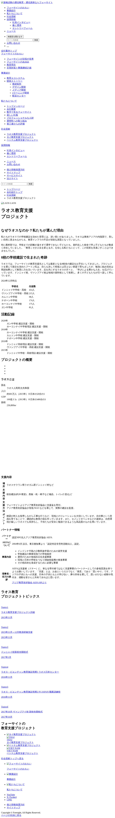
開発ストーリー (14, 81)
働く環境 (16, 25)
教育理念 (11, 65)
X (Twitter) (12, 797)
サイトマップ (13, 172)
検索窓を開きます (15, 37)
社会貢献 (11, 16)
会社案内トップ (9, 51)
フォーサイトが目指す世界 (20, 59)
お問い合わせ (13, 43)
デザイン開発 (19, 87)
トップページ (13, 189)
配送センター (19, 96)
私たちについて (14, 13)
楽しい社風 (12, 115)
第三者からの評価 (16, 124)
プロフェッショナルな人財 (20, 118)
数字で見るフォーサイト (19, 112)
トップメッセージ (16, 106)
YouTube (11, 794)
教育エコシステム (16, 78)
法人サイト (12, 178)
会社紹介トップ (14, 192)
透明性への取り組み (17, 121)
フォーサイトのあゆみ (18, 62)
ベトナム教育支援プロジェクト (22, 140)
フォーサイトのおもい (18, 7)
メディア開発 (19, 90)
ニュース (11, 31)
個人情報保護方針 (16, 169)
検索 (36, 40)
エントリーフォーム (22, 28)
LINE (9, 800)
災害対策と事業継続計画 (19, 68)
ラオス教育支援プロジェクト (21, 134)
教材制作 (16, 84)
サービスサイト (14, 175)
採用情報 (11, 19)
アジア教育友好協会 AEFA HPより (29, 582)
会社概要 (11, 109)
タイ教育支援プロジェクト (20, 137)
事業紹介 (11, 10)
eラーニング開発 (20, 93)
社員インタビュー (21, 22)
